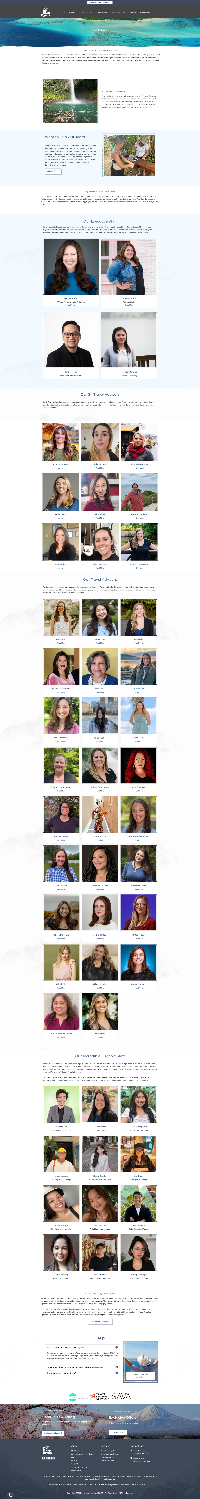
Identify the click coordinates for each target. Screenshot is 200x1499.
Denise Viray (100, 1225)
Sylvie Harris (60, 514)
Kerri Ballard (100, 1127)
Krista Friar (100, 688)
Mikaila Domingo (61, 935)
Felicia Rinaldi (100, 514)
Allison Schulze (100, 984)
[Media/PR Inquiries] (131, 1450)
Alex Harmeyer (61, 738)
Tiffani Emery (129, 298)
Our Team (114, 12)
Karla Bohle (138, 738)
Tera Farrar (61, 639)
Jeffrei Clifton (99, 935)
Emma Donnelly (139, 984)
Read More (71, 305)
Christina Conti (100, 464)
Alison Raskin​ (100, 836)
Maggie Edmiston (139, 514)
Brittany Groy (138, 935)
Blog (125, 12)
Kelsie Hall (100, 1033)
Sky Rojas (138, 1176)
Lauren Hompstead (139, 564)
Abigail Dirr (61, 984)
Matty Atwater (61, 836)
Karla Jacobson (139, 787)
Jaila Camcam (61, 1225)
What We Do (102, 12)
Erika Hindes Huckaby (61, 1033)
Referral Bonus (145, 12)
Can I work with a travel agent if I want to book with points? (75, 1367)
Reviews (133, 12)
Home (63, 12)
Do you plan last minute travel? (61, 1373)
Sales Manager (139, 1458)
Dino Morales (71, 372)
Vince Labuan (61, 1176)
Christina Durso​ (138, 886)
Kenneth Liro (61, 1127)
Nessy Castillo (100, 1176)
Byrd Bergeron (71, 298)
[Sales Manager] (131, 1458)
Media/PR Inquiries (140, 1451)
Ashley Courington (100, 787)
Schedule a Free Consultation (100, 2)
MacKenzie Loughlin (139, 836)
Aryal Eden (139, 639)
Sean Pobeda (139, 1225)
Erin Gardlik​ (61, 886)
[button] (45, 101)
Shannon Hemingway (61, 787)
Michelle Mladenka (61, 688)
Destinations (86, 12)
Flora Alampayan (139, 1127)
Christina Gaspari (100, 886)
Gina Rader (60, 564)
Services (72, 12)
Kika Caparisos (100, 564)
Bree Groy (139, 688)
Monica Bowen (60, 464)
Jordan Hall (99, 639)
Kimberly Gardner (139, 464)
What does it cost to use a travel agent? (65, 1347)
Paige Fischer (100, 738)
